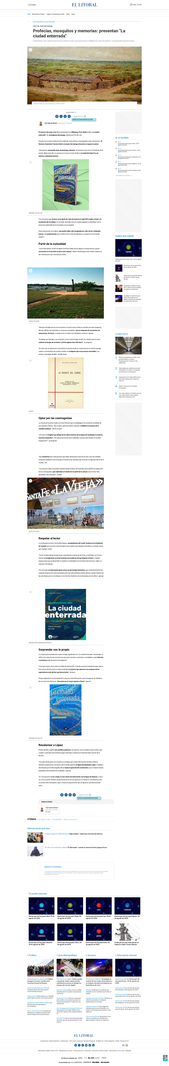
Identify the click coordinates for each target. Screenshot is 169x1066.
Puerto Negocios (109, 1041)
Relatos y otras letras (70, 819)
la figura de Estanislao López (86, 765)
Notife (117, 1041)
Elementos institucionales (100, 1051)
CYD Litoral (72, 1041)
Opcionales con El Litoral (116, 1051)
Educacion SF (124, 1041)
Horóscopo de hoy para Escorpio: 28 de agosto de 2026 (129, 170)
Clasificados (64, 1041)
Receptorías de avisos (66, 1051)
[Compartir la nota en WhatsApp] (65, 116)
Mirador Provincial (89, 1041)
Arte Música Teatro (44, 819)
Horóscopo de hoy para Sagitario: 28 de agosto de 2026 (129, 163)
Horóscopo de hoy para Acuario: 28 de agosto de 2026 (129, 150)
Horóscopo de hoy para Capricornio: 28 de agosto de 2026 (129, 156)
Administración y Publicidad (82, 1051)
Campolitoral (44, 1041)
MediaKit (128, 1051)
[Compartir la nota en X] (61, 116)
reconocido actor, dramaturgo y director (61, 150)
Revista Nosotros (54, 1041)
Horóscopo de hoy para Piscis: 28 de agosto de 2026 (128, 143)
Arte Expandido (57, 819)
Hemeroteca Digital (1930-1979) (48, 1051)
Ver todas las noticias (123, 175)
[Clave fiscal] (165, 1061)
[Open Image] (30, 50)
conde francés (51, 234)
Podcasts (80, 1041)
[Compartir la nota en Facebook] (57, 116)
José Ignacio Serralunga (57, 135)
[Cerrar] (94, 119)
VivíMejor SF (100, 1041)
